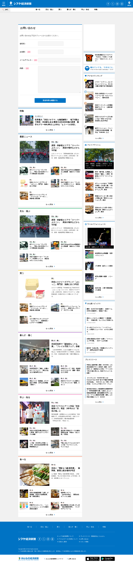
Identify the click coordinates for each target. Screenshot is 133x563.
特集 (95, 9)
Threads (122, 4)
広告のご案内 (63, 541)
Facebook (108, 4)
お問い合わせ (84, 539)
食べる (38, 9)
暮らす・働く (71, 9)
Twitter (113, 4)
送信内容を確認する (50, 100)
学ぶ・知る (85, 9)
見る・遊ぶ (49, 9)
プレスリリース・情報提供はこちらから (92, 536)
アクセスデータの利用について (68, 539)
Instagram (117, 4)
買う (60, 9)
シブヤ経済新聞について (66, 536)
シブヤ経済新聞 (20, 4)
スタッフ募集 (84, 541)
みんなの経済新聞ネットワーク (28, 558)
